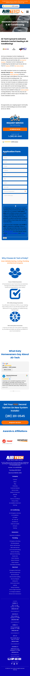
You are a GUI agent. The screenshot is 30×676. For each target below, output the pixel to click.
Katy (11, 72)
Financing (15, 486)
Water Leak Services (15, 545)
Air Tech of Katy (19, 66)
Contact (15, 479)
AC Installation (15, 515)
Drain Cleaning (15, 558)
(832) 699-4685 (15, 619)
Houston (8, 66)
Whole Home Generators (15, 593)
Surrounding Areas (16, 465)
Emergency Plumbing (15, 541)
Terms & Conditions (12, 233)
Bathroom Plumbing (15, 554)
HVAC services (14, 74)
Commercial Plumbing (15, 549)
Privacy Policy (15, 501)
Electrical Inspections (15, 572)
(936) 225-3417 (15, 608)
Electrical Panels (15, 574)
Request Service (15, 422)
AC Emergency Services (15, 513)
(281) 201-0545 (16, 136)
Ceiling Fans (15, 581)
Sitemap (15, 505)
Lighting (15, 585)
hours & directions (14, 611)
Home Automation (15, 583)
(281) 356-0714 (15, 652)
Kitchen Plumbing (15, 551)
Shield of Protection (15, 492)
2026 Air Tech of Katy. (11, 668)
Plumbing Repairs (15, 543)
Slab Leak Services (15, 547)
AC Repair (15, 517)
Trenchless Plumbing (15, 564)
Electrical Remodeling (15, 576)
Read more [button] (5, 387)
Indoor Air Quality (15, 523)
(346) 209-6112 (15, 630)
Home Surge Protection (15, 589)
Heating (15, 528)
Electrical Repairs (15, 579)
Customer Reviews (15, 488)
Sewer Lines (15, 556)
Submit (4, 237)
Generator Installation (15, 535)
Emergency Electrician (15, 570)
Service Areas (15, 490)
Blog (15, 484)
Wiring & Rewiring (15, 587)
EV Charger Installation (15, 591)
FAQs (15, 496)
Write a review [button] (7, 369)
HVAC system (24, 90)
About (15, 481)
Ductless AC (15, 521)
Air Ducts (15, 526)
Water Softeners (15, 560)
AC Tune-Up (15, 519)
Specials (15, 494)
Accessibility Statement (15, 503)
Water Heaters (15, 562)
